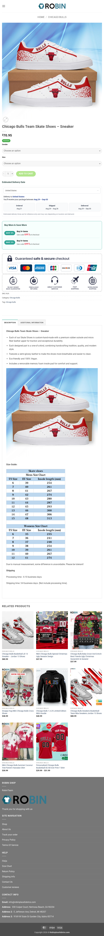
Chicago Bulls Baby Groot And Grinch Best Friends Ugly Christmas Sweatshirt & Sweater (86, 656)
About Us (6, 829)
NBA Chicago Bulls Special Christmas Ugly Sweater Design (51, 655)
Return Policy (8, 871)
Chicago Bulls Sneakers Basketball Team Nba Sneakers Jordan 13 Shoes (86, 712)
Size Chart (7, 866)
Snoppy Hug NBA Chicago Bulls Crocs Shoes (18, 712)
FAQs (4, 861)
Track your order (9, 834)
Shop (4, 824)
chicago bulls (11, 302)
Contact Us (7, 882)
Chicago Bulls (57, 17)
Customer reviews (10, 887)
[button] (3, 6)
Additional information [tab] (31, 323)
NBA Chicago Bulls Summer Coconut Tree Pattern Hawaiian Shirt (17, 766)
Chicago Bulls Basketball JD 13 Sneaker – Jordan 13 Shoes (15, 655)
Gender (5, 144)
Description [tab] (10, 323)
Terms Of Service (10, 845)
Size (3, 157)
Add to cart (26, 173)
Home (41, 17)
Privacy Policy (8, 840)
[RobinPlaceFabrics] (52, 6)
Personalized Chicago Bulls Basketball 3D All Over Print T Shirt (50, 766)
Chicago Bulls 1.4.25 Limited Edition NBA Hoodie (51, 712)
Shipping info (8, 876)
